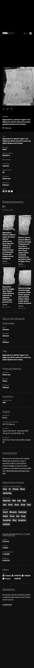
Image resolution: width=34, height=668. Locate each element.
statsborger (22, 512)
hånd (14, 501)
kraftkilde (6, 524)
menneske (13, 512)
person (12, 516)
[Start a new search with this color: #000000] (15, 191)
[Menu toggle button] (30, 33)
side (17, 516)
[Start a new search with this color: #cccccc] (12, 191)
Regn (24, 501)
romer (10, 505)
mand (14, 520)
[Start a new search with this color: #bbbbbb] (9, 191)
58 (3, 172)
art (10, 489)
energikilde (7, 520)
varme (17, 505)
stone (5, 489)
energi (23, 516)
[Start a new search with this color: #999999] (6, 191)
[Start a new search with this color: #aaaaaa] (3, 191)
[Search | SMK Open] (8, 34)
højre (29, 505)
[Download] (3, 108)
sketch (22, 489)
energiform (22, 520)
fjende (23, 505)
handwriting (7, 493)
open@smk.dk (7, 605)
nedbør (5, 516)
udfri (4, 505)
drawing (15, 489)
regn (19, 501)
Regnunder (6, 501)
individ (5, 512)
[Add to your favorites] (11, 108)
